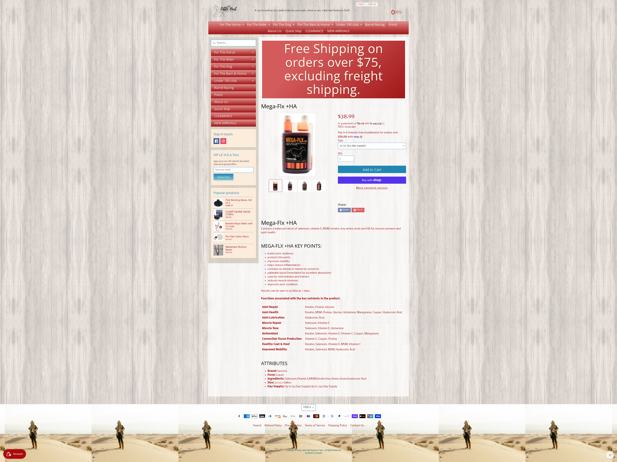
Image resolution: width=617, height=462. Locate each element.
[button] (372, 123)
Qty (340, 153)
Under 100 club (349, 25)
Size (340, 140)
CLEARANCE (314, 31)
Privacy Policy (293, 425)
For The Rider (259, 25)
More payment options (372, 188)
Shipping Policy (337, 425)
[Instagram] (223, 141)
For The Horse (232, 25)
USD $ (307, 407)
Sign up (372, 4)
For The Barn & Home (316, 25)
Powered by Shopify (313, 453)
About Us (275, 31)
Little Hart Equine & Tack (313, 450)
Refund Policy (273, 425)
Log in (361, 4)
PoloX (393, 24)
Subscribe (223, 177)
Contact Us (357, 425)
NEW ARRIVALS (338, 31)
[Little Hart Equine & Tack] (228, 11)
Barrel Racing (375, 24)
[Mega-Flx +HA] (275, 186)
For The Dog (284, 25)
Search (257, 425)
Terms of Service (315, 425)
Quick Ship (293, 31)
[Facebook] (216, 141)
